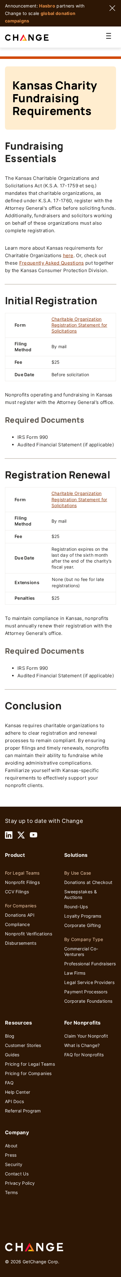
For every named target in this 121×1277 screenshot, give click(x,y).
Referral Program (23, 1110)
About (11, 1145)
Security (13, 1164)
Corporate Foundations (88, 1001)
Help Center (17, 1092)
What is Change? (82, 1045)
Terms (11, 1192)
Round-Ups (76, 906)
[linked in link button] (8, 835)
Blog (9, 1036)
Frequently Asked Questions (51, 263)
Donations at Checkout (88, 882)
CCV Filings (17, 891)
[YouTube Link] (33, 835)
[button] (108, 37)
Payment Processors (85, 991)
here (68, 255)
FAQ (9, 1082)
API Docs (14, 1101)
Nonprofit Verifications (28, 933)
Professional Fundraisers (90, 963)
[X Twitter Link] (21, 835)
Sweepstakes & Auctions (80, 894)
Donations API (19, 915)
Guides (12, 1054)
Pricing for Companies (28, 1073)
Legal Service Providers (89, 982)
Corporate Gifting (82, 925)
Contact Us (17, 1173)
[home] (34, 37)
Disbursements (20, 943)
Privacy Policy (20, 1183)
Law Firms (75, 973)
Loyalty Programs (82, 916)
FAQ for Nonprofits (84, 1054)
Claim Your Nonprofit (86, 1036)
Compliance (17, 924)
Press (11, 1155)
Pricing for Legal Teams (30, 1064)
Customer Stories (23, 1045)
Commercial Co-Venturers (81, 951)
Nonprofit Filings (22, 882)
